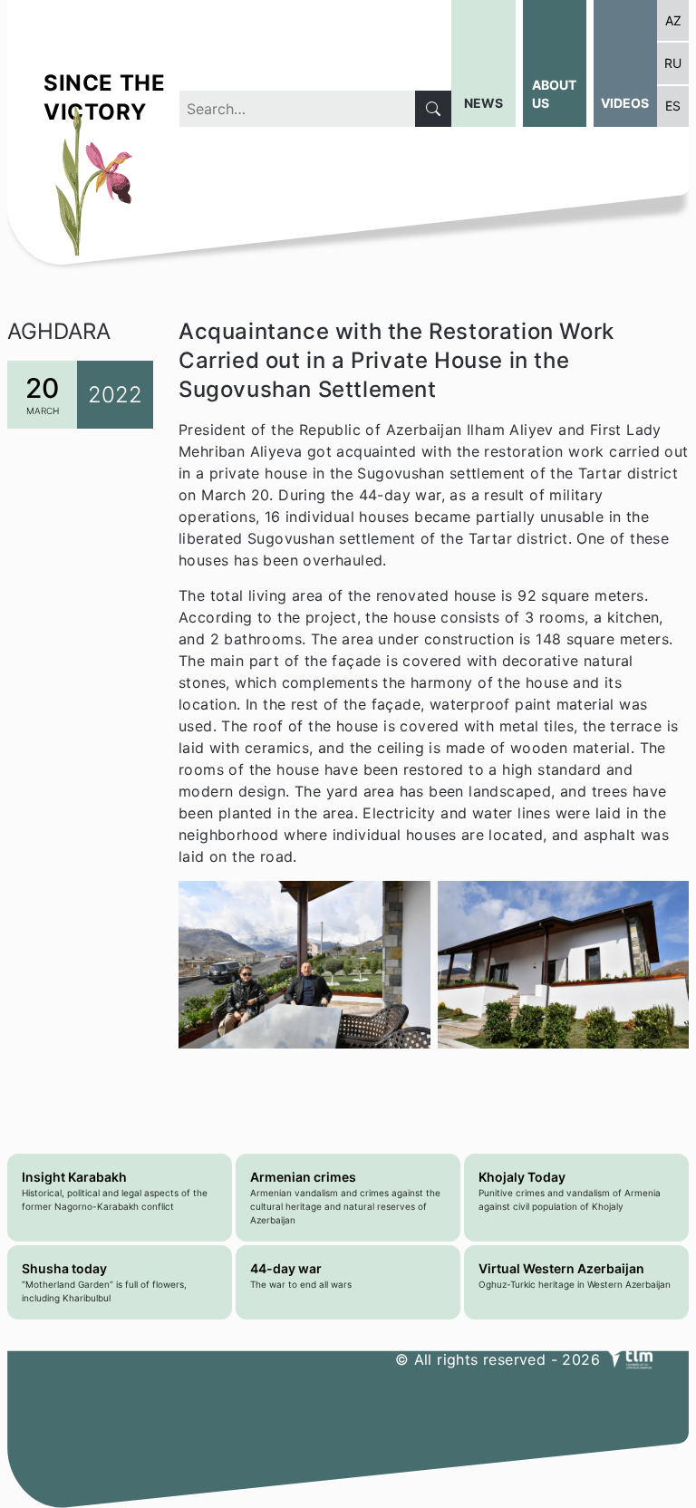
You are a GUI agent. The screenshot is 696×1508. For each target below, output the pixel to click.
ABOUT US (554, 94)
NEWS (483, 103)
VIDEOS (625, 103)
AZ (673, 20)
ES (673, 105)
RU (673, 63)
